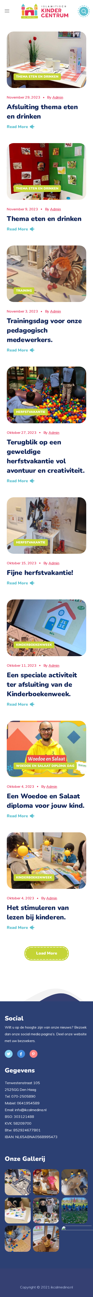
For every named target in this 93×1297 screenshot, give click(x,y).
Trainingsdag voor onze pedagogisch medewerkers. (44, 330)
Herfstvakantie (30, 412)
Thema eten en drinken (37, 76)
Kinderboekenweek (34, 645)
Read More (17, 126)
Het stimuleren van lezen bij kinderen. (38, 912)
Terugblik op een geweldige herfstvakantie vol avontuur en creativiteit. (46, 456)
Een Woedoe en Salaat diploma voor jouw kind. (45, 801)
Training (24, 290)
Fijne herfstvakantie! (40, 572)
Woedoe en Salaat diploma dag (45, 766)
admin (57, 97)
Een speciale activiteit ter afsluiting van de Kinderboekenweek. (42, 685)
